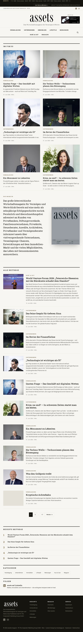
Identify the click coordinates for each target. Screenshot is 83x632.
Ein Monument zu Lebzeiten (40, 428)
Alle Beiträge (51, 608)
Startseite (50, 605)
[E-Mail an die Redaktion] (79, 8)
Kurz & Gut (34, 34)
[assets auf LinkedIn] (76, 8)
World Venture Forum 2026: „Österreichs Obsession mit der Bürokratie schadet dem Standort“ (52, 279)
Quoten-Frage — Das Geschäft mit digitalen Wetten (52, 383)
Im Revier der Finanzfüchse (40, 336)
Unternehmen (29, 30)
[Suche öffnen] (77, 32)
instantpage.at (60, 628)
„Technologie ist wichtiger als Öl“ (43, 360)
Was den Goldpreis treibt (38, 473)
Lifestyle (53, 30)
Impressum (68, 605)
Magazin (45, 34)
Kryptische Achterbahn (38, 494)
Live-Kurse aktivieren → (41, 5)
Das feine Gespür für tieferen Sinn (43, 313)
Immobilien (42, 30)
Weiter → (50, 514)
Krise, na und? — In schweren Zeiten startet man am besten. (51, 406)
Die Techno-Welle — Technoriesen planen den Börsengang (50, 451)
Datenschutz (69, 608)
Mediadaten (68, 611)
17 (42, 514)
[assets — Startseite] (41, 18)
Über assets (51, 611)
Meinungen (64, 30)
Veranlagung (15, 30)
